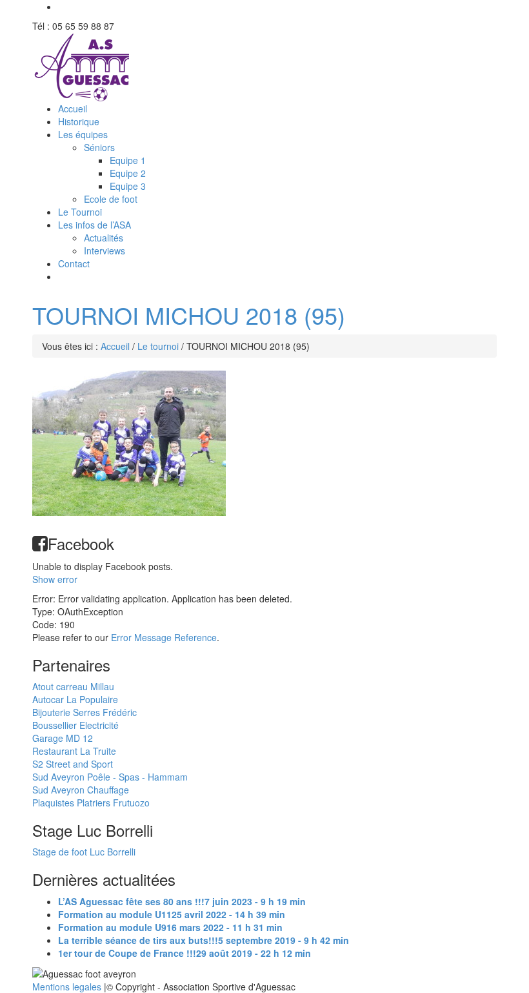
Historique (78, 121)
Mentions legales (68, 986)
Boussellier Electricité (75, 725)
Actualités (103, 237)
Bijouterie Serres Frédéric (84, 712)
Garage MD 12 (62, 738)
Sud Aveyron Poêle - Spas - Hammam (110, 776)
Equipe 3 (128, 185)
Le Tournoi (80, 211)
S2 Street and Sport (72, 763)
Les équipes (83, 134)
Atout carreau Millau (73, 686)
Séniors (99, 147)
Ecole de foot (110, 198)
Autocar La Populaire (75, 699)
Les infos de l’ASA (94, 224)
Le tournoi (158, 346)
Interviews (104, 250)
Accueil (72, 108)
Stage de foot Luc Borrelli (83, 851)
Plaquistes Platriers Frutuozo (91, 802)
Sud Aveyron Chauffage (80, 789)
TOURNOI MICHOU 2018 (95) (188, 314)
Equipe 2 (128, 173)
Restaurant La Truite (74, 750)
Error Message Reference (164, 637)
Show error (54, 579)
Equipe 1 (128, 160)
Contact (74, 263)
